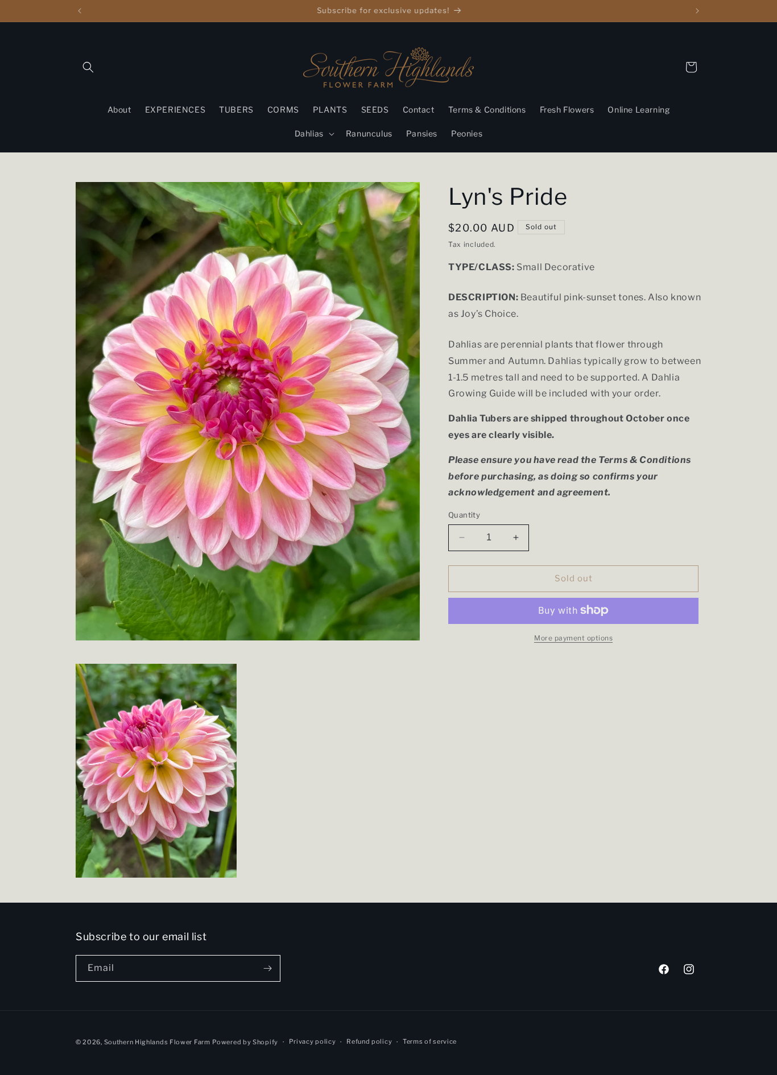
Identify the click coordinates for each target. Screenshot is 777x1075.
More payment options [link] (573, 637)
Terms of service (430, 1041)
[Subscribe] (267, 968)
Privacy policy (312, 1041)
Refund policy (369, 1041)
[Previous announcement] (79, 11)
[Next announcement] (697, 11)
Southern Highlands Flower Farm (157, 1042)
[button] (88, 67)
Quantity (464, 514)
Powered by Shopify (245, 1042)
